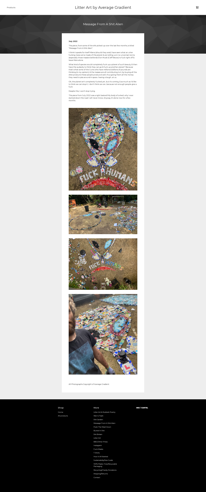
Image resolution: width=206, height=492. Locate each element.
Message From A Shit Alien (104, 423)
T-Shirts (97, 453)
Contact (97, 477)
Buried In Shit (99, 431)
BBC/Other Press (101, 442)
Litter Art (97, 438)
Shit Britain (98, 434)
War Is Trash (98, 416)
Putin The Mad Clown (102, 427)
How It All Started (101, 457)
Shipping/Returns (101, 474)
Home (60, 412)
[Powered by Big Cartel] (142, 407)
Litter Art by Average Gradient (103, 7)
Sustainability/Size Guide (103, 460)
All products (63, 416)
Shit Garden (98, 420)
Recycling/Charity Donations (105, 470)
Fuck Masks (98, 449)
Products (11, 7)
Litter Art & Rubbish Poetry (104, 412)
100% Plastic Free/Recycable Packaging (105, 465)
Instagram (98, 445)
